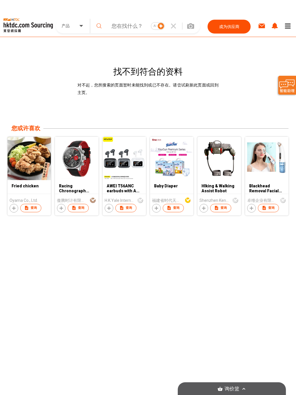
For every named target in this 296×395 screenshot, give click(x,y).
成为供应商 (229, 26)
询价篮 (232, 389)
